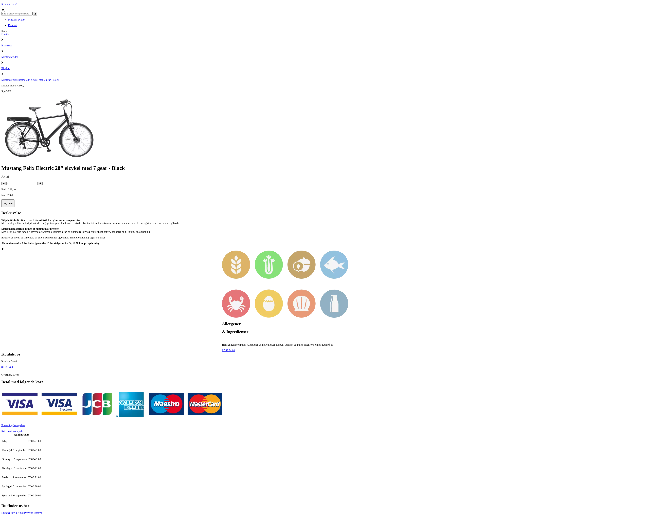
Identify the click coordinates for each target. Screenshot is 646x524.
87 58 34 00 (228, 350)
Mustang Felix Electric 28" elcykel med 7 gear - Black (30, 79)
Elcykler (5, 68)
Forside (5, 34)
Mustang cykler (9, 56)
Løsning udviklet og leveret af (21, 512)
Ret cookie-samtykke (12, 431)
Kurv (4, 31)
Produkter (6, 45)
